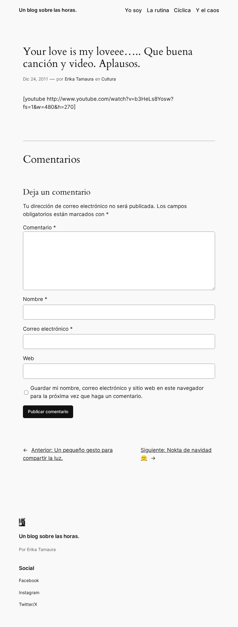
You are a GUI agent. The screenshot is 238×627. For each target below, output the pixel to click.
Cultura (108, 79)
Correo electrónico (48, 329)
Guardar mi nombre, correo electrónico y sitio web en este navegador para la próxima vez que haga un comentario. (117, 392)
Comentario (39, 227)
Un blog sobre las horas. (48, 10)
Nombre (35, 299)
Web (28, 358)
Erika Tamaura (79, 79)
